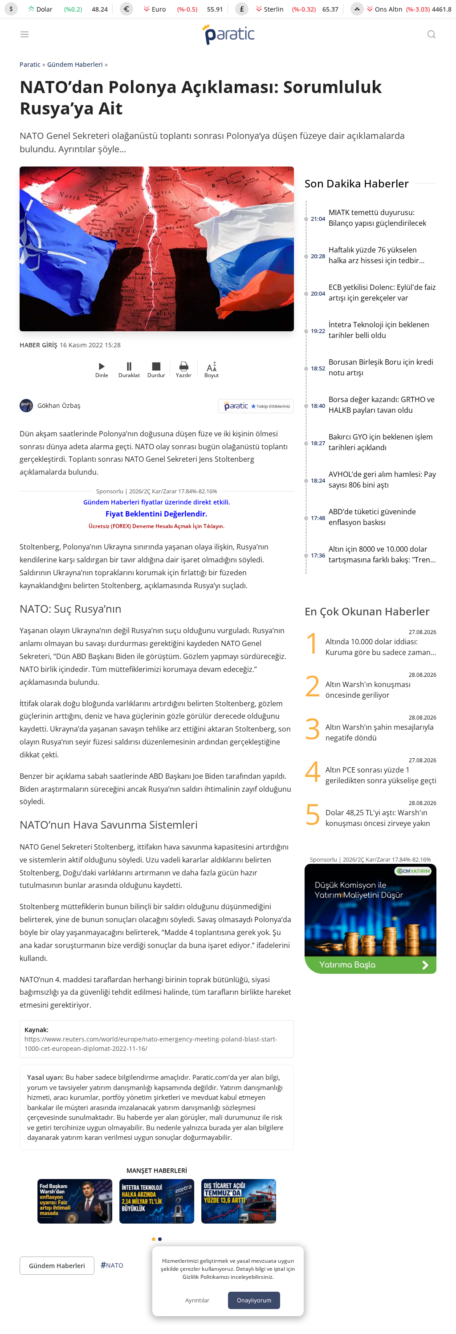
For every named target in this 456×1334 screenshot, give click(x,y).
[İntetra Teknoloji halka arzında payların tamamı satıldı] (156, 1201)
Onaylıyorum (254, 1300)
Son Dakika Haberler (357, 183)
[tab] (153, 1239)
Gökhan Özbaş (59, 405)
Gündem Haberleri (75, 64)
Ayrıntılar (197, 1300)
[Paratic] (228, 35)
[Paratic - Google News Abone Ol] (256, 409)
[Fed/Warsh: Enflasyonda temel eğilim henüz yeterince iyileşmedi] (74, 1201)
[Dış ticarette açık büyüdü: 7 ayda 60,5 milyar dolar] (238, 1201)
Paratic (30, 64)
